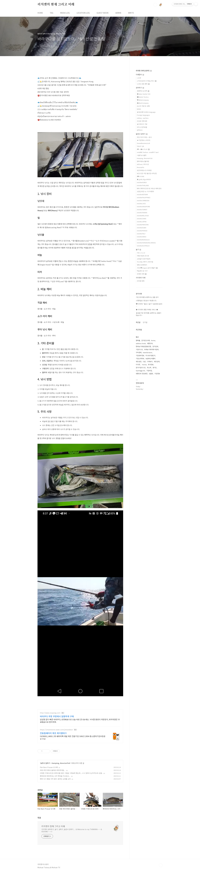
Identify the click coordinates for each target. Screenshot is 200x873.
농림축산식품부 (150, 358)
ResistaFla (140, 167)
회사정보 (150, 364)
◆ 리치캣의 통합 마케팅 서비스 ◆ (147, 309)
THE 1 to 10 (141, 253)
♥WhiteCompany (143, 100)
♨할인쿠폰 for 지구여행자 (145, 191)
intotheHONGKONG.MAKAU (146, 243)
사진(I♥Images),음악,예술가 (146, 268)
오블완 (151, 373)
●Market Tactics (143, 97)
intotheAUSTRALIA (143, 246)
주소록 (149, 367)
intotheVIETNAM (142, 194)
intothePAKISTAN (142, 224)
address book (141, 343)
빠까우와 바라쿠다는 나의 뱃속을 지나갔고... (55, 776)
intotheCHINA (141, 218)
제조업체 (156, 361)
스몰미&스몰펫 (141, 155)
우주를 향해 (140, 281)
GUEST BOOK (102, 12)
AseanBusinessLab (143, 143)
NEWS (139, 109)
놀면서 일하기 (45, 763)
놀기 (137, 249)
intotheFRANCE (142, 231)
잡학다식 (139, 130)
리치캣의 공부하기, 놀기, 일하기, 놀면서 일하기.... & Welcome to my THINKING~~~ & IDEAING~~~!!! (71, 830)
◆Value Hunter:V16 (143, 94)
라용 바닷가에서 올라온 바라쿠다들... (52, 770)
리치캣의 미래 (140, 277)
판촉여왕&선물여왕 (143, 161)
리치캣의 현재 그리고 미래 (56, 4)
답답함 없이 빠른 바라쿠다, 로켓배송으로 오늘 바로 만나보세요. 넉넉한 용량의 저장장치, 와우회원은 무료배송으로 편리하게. (80, 720)
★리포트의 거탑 (142, 124)
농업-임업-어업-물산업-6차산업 (147, 173)
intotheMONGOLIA (143, 240)
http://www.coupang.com (50, 713)
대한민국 (150, 343)
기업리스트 (139, 349)
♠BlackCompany (143, 103)
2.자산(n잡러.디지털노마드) (146, 81)
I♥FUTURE (140, 176)
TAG (51, 12)
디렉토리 (150, 361)
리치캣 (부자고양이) (143, 70)
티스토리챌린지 (150, 355)
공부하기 (139, 87)
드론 (144, 361)
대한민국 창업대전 (141, 373)
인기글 (145, 322)
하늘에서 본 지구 (142, 271)
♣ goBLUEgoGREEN (144, 179)
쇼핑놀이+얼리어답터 (143, 259)
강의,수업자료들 (142, 127)
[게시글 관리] (47, 751)
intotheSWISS (141, 237)
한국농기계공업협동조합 (143, 346)
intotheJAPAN (141, 221)
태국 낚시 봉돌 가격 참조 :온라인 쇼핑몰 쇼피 (55, 779)
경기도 (155, 367)
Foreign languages (143, 115)
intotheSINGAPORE (143, 206)
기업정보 (157, 373)
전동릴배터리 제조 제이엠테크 (53, 733)
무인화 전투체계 (142, 121)
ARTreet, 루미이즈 (143, 164)
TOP (160, 865)
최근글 (138, 322)
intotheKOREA (142, 182)
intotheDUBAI (141, 228)
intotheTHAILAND (143, 185)
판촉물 (138, 340)
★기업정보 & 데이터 (143, 140)
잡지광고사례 (145, 340)
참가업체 (155, 346)
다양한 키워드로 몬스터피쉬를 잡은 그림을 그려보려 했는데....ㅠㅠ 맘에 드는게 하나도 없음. (71, 773)
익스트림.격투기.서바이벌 (145, 262)
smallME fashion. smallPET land (147, 152)
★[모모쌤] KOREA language (146, 112)
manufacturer (147, 352)
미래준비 (139, 74)
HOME (40, 12)
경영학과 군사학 (142, 91)
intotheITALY (141, 234)
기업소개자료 (140, 358)
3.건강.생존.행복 (142, 84)
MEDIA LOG (65, 12)
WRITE (131, 12)
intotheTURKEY (142, 209)
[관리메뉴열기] (196, 4)
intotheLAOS (141, 203)
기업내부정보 (140, 355)
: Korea (144, 364)
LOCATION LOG (83, 12)
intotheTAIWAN (142, 212)
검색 (155, 4)
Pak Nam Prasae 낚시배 (49, 767)
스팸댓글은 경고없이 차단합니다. (146, 300)
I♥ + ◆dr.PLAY (142, 149)
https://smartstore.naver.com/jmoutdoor (56, 730)
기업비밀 (149, 370)
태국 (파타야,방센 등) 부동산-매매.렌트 (149, 188)
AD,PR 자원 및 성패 (143, 106)
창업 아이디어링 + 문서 (144, 137)
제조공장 (138, 361)
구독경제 (138, 352)
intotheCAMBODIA (143, 200)
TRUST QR (140, 146)
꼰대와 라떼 (141, 274)
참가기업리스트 (141, 367)
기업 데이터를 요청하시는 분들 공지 (147, 297)
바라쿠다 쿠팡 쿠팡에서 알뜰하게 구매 (57, 716)
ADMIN (118, 12)
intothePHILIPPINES (143, 197)
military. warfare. (143, 118)
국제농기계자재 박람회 (151, 349)
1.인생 (139, 78)
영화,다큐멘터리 (142, 265)
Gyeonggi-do (140, 370)
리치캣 (138, 364)
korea (153, 340)
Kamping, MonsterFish (61, 763)
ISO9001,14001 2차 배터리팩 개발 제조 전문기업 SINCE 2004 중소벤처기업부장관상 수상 (72, 737)
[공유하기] (44, 751)
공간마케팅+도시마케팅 (144, 170)
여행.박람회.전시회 (143, 256)
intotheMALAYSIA (143, 215)
